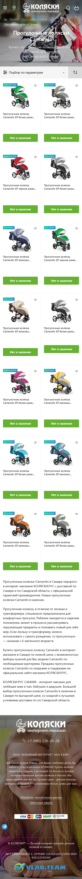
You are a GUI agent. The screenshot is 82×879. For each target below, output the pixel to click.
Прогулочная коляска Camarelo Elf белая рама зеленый (18, 115)
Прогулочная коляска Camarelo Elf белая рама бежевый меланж (59, 543)
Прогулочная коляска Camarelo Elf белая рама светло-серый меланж (59, 186)
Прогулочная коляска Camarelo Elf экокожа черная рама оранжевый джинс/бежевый (18, 543)
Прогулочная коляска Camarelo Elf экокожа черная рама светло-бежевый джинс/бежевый (19, 329)
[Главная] (5, 20)
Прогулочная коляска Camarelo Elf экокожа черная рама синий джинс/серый (20, 258)
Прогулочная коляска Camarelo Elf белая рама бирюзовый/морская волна (20, 472)
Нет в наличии (20, 138)
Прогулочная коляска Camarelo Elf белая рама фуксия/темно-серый (18, 401)
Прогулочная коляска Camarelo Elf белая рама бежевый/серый (59, 115)
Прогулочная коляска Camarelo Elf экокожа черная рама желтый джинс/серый (57, 401)
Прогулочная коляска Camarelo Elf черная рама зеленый (59, 258)
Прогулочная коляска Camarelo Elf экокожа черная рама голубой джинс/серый (57, 472)
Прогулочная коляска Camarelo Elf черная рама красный (18, 186)
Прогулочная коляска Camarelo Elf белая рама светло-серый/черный (59, 329)
